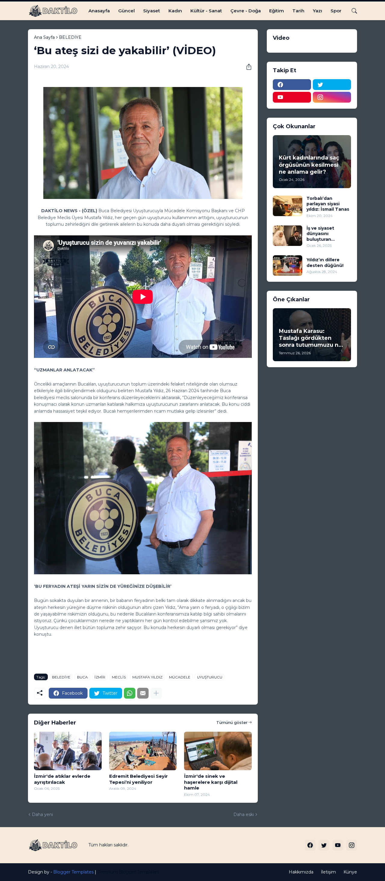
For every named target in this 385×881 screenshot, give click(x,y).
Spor (336, 11)
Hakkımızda (301, 872)
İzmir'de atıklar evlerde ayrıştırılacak (62, 779)
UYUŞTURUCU (209, 677)
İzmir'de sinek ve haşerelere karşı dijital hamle (210, 782)
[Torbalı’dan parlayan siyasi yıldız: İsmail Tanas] (287, 206)
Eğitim (276, 11)
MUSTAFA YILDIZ (147, 677)
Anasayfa (99, 11)
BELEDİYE (70, 37)
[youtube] (292, 97)
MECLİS (119, 677)
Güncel (126, 11)
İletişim (328, 872)
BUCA (82, 677)
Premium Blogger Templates (128, 872)
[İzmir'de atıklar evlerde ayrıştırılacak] (68, 751)
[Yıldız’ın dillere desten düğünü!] (287, 265)
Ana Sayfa (44, 37)
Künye (350, 872)
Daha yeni (42, 814)
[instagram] (332, 97)
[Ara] (352, 11)
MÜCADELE (179, 677)
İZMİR (99, 677)
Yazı (317, 11)
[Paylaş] (247, 67)
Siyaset (151, 11)
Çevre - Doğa (245, 11)
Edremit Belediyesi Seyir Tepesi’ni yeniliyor (138, 779)
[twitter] (332, 84)
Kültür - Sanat (206, 11)
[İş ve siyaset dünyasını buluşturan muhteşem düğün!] (287, 235)
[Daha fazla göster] (156, 693)
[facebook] (292, 84)
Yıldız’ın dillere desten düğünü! (324, 262)
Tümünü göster (232, 722)
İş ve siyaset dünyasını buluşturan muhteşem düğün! (327, 233)
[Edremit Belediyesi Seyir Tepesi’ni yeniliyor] (143, 751)
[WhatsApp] (129, 693)
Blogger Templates (73, 872)
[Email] (143, 693)
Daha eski (243, 814)
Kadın (175, 11)
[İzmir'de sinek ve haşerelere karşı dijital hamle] (218, 751)
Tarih (298, 11)
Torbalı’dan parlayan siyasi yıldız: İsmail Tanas (327, 204)
